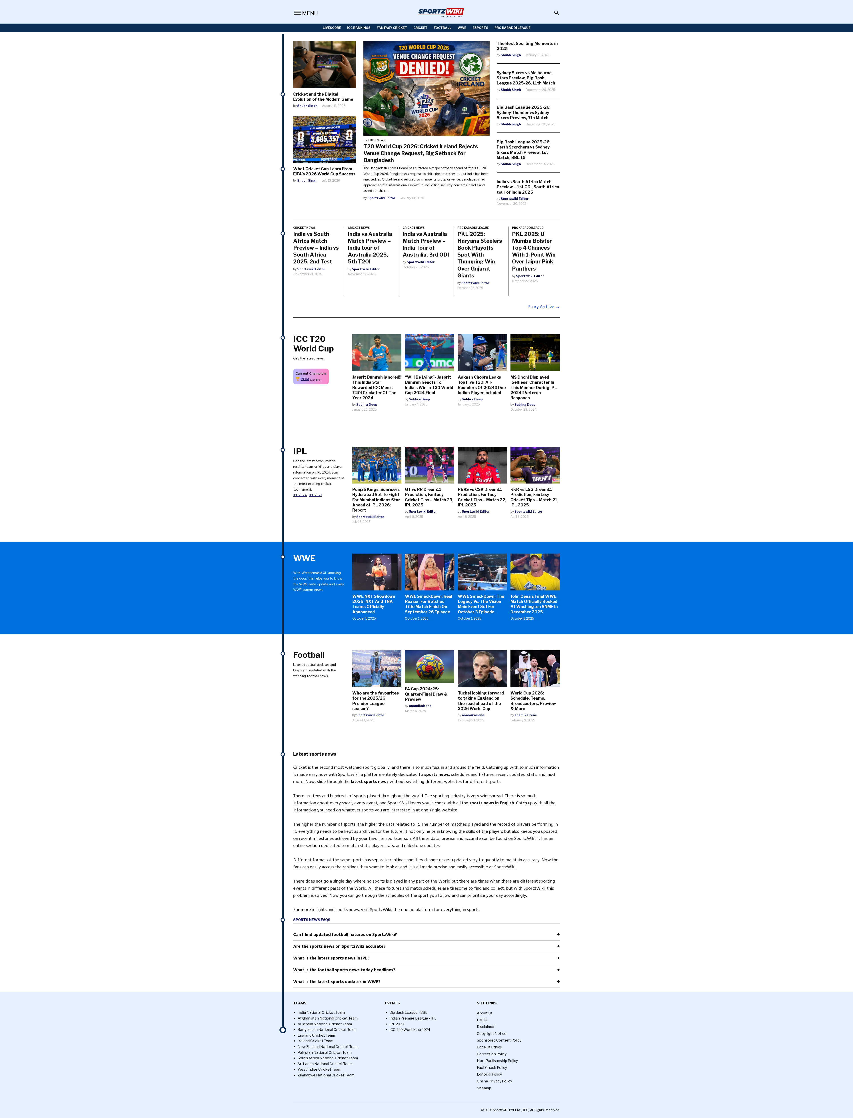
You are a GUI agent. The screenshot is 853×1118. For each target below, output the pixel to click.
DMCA (482, 1020)
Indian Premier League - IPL (412, 1018)
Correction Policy (491, 1054)
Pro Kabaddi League (512, 28)
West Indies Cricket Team (319, 1069)
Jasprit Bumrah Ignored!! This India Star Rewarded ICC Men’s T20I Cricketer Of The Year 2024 (376, 387)
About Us (484, 1013)
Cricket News (374, 140)
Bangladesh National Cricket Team (327, 1030)
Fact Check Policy (492, 1068)
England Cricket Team (316, 1035)
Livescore (332, 28)
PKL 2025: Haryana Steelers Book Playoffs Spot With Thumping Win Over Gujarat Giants (479, 255)
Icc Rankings (359, 28)
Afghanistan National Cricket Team (328, 1018)
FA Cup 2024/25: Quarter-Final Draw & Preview (426, 694)
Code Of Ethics (489, 1047)
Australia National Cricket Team (325, 1024)
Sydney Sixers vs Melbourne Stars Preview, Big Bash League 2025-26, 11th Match (526, 78)
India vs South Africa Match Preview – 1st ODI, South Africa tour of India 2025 (528, 187)
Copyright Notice (491, 1034)
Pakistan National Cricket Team (325, 1052)
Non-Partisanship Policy (497, 1061)
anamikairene (420, 706)
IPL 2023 (315, 495)
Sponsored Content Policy (499, 1040)
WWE (462, 28)
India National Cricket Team (321, 1012)
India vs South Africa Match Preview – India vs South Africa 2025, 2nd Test (316, 248)
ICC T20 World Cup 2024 (409, 1030)
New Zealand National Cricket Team (328, 1047)
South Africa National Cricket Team (328, 1058)
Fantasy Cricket (392, 28)
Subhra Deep (366, 404)
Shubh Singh (307, 106)
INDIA (305, 379)
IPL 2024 (300, 495)
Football (442, 28)
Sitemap (484, 1088)
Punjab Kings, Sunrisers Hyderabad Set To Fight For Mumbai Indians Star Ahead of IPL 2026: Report (376, 500)
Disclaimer (486, 1027)
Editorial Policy (489, 1074)
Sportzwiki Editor (381, 198)
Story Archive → (544, 306)
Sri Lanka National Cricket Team (325, 1064)
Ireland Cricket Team (315, 1041)
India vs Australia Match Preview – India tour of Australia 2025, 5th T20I (370, 248)
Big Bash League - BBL (408, 1012)
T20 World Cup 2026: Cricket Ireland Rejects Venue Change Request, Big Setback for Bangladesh (420, 153)
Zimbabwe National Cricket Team (326, 1075)
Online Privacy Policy (494, 1081)
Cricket (420, 28)
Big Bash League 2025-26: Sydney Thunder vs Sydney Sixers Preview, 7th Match (523, 112)
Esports (480, 28)
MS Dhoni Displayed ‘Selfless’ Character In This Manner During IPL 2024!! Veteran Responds (533, 387)
